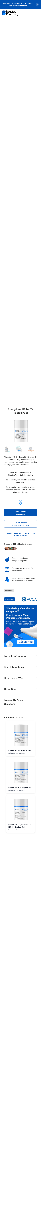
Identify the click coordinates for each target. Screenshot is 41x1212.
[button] (36, 13)
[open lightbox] (20, 431)
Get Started (22, 5)
